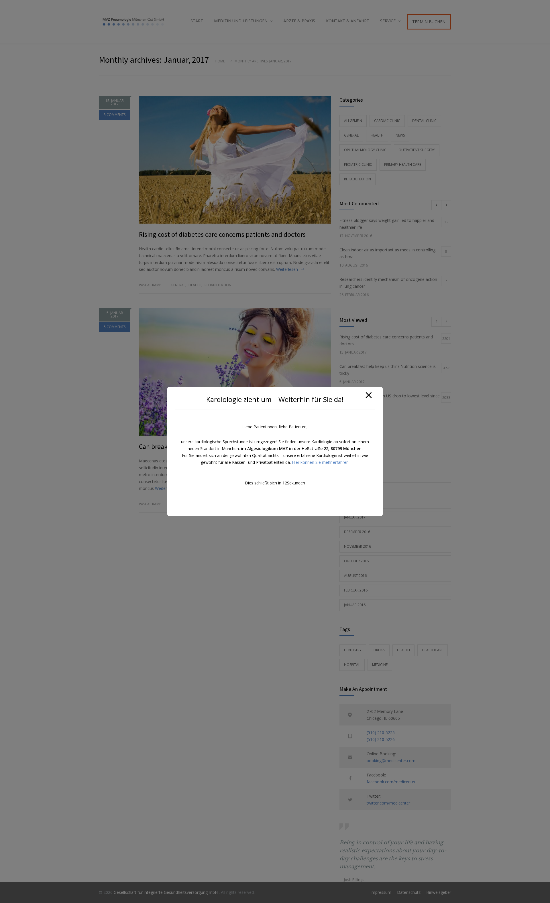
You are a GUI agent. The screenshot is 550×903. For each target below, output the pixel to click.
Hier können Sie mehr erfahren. (320, 462)
